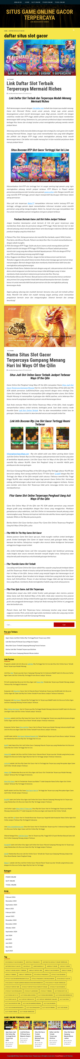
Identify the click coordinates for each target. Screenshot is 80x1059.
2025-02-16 (28, 93)
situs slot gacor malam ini (13, 991)
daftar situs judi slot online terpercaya (55, 962)
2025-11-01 (24, 1042)
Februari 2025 (10, 912)
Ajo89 (6, 745)
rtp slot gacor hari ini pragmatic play (17, 978)
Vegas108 (7, 754)
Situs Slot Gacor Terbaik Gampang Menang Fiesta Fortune (25, 645)
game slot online (52, 966)
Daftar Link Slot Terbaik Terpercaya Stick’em (21, 649)
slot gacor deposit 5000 (12, 1003)
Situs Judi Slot (24, 727)
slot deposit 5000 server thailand (47, 999)
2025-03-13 (68, 1044)
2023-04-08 (28, 370)
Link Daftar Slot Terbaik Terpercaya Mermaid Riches (34, 86)
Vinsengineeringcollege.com (18, 454)
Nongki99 (7, 845)
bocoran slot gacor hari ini (14, 962)
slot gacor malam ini (33, 1007)
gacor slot (27, 966)
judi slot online (65, 966)
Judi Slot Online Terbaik (28, 410)
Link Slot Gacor (23, 836)
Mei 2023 (9, 947)
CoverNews (59, 1056)
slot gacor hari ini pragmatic (14, 1007)
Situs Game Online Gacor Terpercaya (39, 14)
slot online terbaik (11, 1011)
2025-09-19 (38, 1046)
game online (49, 192)
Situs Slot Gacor (9, 781)
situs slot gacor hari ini (57, 986)
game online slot (38, 966)
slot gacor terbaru (48, 1007)
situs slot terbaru (46, 991)
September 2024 (11, 931)
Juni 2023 (9, 943)
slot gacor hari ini (49, 1003)
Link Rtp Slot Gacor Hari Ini (15, 93)
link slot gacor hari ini (52, 970)
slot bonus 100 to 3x (61, 991)
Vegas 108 (7, 772)
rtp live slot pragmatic (41, 974)
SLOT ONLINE (36, 2)
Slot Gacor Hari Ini (32, 790)
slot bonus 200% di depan (28, 995)
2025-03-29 (53, 1044)
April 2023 (9, 951)
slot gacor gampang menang (32, 1003)
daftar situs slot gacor (12, 966)
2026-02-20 (9, 1046)
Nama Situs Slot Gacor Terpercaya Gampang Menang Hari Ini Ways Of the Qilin (36, 360)
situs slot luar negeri (31, 991)
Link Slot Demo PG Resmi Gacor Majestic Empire (22, 642)
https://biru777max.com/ (24, 808)
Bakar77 (31, 203)
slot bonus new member (45, 995)
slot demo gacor (10, 999)
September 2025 (11, 905)
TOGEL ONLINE (60, 2)
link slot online (66, 970)
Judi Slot (30, 664)
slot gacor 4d (64, 999)
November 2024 (11, 924)
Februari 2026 (10, 897)
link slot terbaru (10, 974)
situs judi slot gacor (63, 978)
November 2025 (11, 901)
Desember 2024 (11, 920)
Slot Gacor (17, 700)
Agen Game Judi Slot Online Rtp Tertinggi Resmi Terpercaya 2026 (28, 638)
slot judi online (62, 1007)
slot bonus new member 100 (64, 995)
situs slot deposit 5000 (12, 986)
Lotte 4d (7, 763)
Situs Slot (17, 691)
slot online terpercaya (27, 1011)
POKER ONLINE (48, 2)
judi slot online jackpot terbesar (15, 970)
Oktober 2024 (10, 928)
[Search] (73, 30)
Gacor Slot (40, 682)
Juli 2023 (9, 939)
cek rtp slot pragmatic (33, 962)
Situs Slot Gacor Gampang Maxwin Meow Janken (22, 653)
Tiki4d (47, 616)
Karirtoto (7, 718)
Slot (12, 673)
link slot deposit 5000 (35, 970)
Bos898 (6, 799)
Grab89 (57, 474)
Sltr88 (6, 854)
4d (14, 817)
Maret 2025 (10, 908)
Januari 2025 (10, 916)
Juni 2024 (9, 935)
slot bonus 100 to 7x (11, 995)
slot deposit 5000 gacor (26, 999)
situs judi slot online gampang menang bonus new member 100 (24, 982)
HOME (27, 2)
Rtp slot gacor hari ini (58, 974)
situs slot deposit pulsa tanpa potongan (34, 986)
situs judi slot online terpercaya (55, 982)
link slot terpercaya (25, 974)
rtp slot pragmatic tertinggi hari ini (43, 978)
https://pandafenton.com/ (15, 827)
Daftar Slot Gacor (13, 709)
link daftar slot (38, 108)
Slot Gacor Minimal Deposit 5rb (28, 736)
